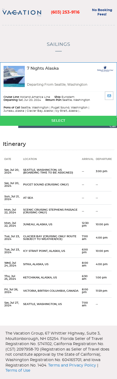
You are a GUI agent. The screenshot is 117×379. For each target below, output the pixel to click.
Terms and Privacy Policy (72, 365)
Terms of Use (17, 370)
